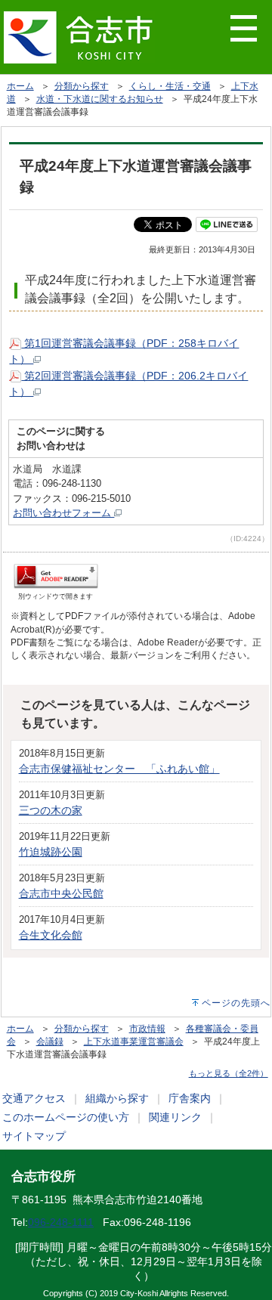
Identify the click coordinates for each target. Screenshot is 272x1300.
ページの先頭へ (236, 1003)
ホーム (20, 86)
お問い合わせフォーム (63, 512)
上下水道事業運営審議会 (134, 1041)
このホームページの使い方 (65, 1117)
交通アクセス (34, 1098)
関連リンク (175, 1117)
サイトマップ (34, 1136)
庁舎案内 (189, 1098)
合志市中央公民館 (61, 893)
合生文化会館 (50, 935)
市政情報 (147, 1028)
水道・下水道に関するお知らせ (99, 99)
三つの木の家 (50, 810)
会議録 (49, 1041)
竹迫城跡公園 (50, 852)
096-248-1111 (61, 1222)
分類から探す (81, 86)
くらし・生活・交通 (170, 86)
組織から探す (117, 1098)
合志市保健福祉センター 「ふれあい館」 (119, 769)
